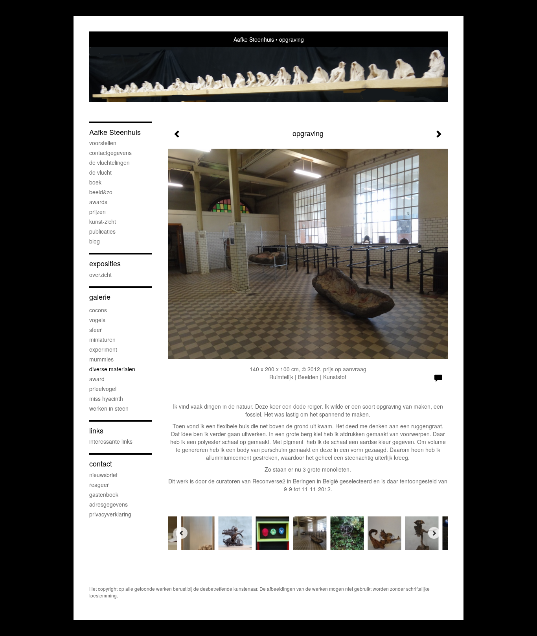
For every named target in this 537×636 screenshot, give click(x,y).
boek (95, 182)
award (97, 379)
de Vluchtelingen (109, 162)
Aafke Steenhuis (254, 39)
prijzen (97, 212)
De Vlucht (100, 172)
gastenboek (103, 494)
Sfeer (95, 330)
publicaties (102, 231)
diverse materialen (112, 369)
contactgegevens (110, 153)
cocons (98, 310)
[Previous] (182, 533)
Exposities (105, 263)
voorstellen (102, 143)
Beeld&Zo (100, 192)
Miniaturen (102, 339)
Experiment (103, 349)
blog (94, 241)
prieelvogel (102, 389)
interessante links (110, 441)
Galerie (99, 297)
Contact (100, 463)
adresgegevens (108, 504)
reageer (99, 485)
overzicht (100, 274)
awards (98, 202)
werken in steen (109, 408)
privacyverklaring (110, 514)
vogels (97, 320)
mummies (101, 359)
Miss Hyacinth (106, 398)
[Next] (434, 533)
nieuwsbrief (103, 475)
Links (96, 430)
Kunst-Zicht (102, 221)
